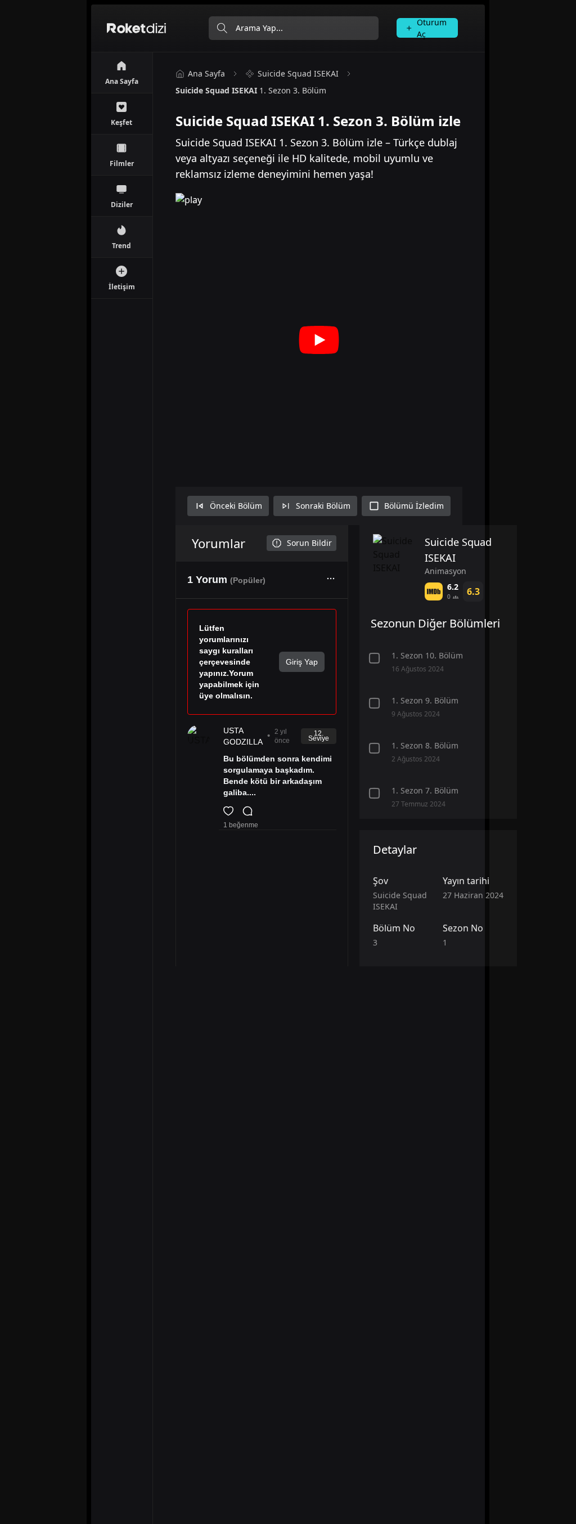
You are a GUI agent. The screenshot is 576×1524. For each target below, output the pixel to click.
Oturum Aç (432, 28)
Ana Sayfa (206, 73)
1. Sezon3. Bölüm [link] (251, 90)
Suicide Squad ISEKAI (298, 73)
